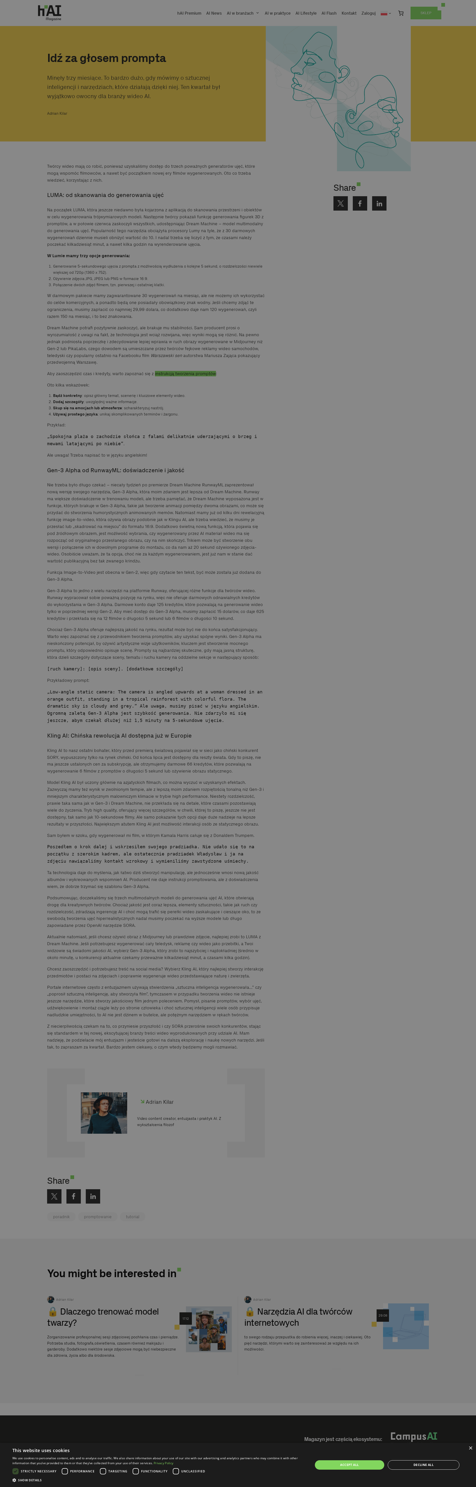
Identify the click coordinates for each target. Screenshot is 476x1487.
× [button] (470, 1448)
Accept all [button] (349, 1465)
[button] (158, 1480)
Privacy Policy (163, 1463)
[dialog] (238, 1465)
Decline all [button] (424, 1465)
